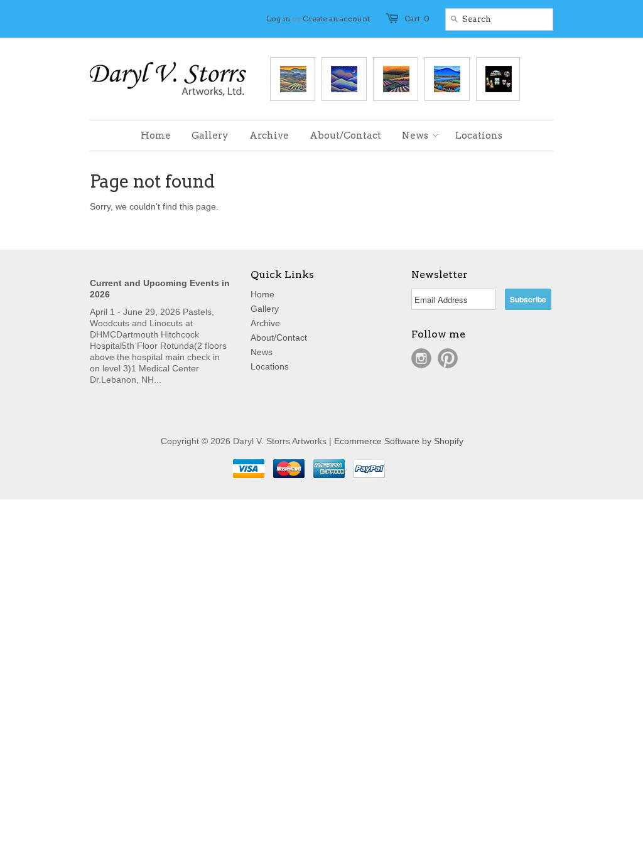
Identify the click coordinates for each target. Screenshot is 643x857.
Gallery (265, 309)
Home (262, 294)
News (262, 352)
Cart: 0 (417, 18)
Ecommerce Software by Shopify (398, 441)
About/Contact (279, 338)
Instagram (421, 358)
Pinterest (448, 358)
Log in (278, 18)
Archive (265, 323)
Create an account (336, 18)
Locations (270, 366)
